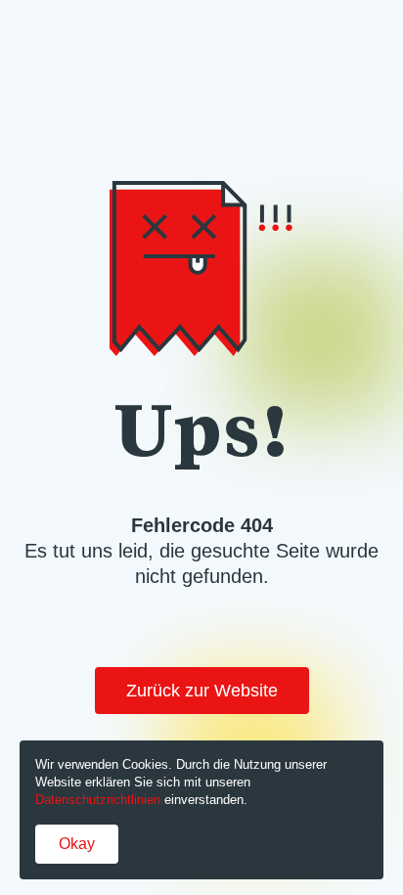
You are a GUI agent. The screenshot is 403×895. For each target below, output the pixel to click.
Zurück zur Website (202, 690)
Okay (77, 843)
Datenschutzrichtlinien (97, 799)
